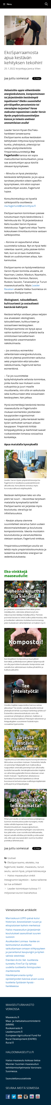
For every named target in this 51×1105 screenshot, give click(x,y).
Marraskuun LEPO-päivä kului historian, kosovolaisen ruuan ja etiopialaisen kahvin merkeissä (24, 922)
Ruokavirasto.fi (14, 1028)
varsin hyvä (18, 871)
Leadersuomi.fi (14, 1031)
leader (20, 866)
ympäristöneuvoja (36, 871)
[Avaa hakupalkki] (46, 4)
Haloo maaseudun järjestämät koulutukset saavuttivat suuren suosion (23, 933)
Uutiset (12, 858)
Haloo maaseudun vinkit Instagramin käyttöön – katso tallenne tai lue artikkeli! (25, 880)
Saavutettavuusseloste (18, 1078)
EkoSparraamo (16, 862)
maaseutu (30, 866)
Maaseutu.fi (12, 1017)
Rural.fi (10, 1042)
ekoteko (30, 862)
